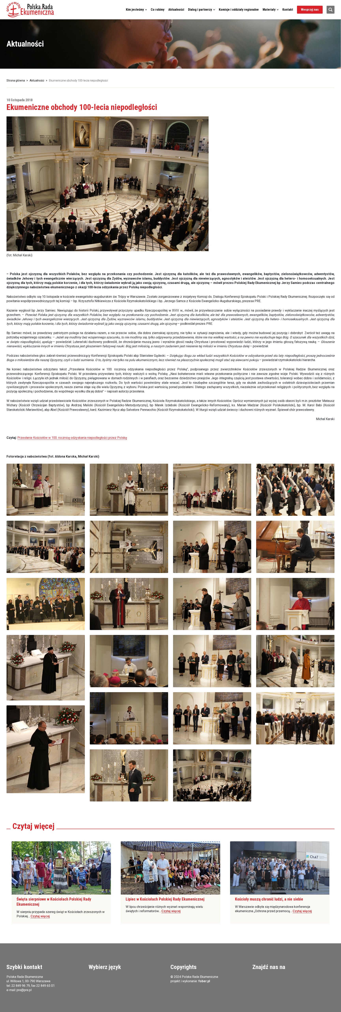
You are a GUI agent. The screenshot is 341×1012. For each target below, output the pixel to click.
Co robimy (157, 9)
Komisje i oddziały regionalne (239, 9)
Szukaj (330, 10)
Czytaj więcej (40, 916)
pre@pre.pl (24, 990)
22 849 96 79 (20, 986)
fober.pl (204, 981)
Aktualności (176, 9)
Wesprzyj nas (310, 9)
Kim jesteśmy (135, 9)
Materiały (269, 9)
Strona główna (16, 80)
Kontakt (287, 9)
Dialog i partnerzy (200, 9)
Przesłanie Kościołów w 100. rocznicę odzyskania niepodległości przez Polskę (72, 438)
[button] (30, 9)
